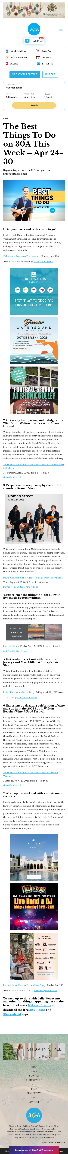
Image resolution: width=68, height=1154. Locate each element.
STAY (34, 1089)
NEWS (34, 1071)
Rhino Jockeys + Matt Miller (18, 692)
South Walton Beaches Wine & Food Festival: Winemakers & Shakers (33, 466)
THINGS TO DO (34, 1080)
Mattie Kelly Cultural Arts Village (20, 586)
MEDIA (34, 1097)
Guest (47, 94)
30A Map (14, 64)
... (15, 97)
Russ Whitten (10, 646)
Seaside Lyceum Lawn (45, 990)
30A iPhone (37, 1009)
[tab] (24, 74)
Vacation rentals (24, 74)
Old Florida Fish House (15, 651)
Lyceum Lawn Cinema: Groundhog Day (23, 985)
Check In (10, 94)
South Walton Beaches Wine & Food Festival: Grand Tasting (30, 774)
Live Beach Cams (18, 51)
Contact (34, 1102)
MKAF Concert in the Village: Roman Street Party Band (32, 577)
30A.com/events (39, 1005)
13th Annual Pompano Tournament (21, 256)
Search (34, 105)
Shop (34, 1067)
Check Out (29, 94)
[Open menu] (61, 29)
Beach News (47, 64)
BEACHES (34, 1075)
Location (10, 84)
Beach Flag (46, 51)
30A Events (46, 57)
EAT (34, 1084)
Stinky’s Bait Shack (43, 261)
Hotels (50, 74)
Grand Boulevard (12, 477)
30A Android (12, 1014)
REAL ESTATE (34, 1093)
